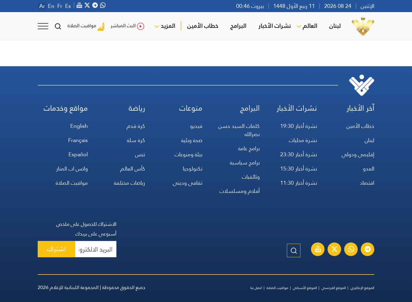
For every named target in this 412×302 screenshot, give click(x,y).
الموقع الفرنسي (334, 287)
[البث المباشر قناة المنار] (318, 250)
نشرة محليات (303, 140)
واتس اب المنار (72, 169)
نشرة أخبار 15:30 (298, 169)
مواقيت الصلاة (82, 25)
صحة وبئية (191, 140)
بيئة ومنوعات (188, 154)
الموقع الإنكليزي (362, 287)
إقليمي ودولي (358, 154)
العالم (310, 25)
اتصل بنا (256, 287)
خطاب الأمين (202, 25)
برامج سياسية (245, 162)
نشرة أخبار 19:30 (298, 126)
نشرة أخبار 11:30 (298, 183)
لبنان (335, 25)
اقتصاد (367, 183)
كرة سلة (136, 140)
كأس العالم (132, 169)
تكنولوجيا (192, 169)
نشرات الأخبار (274, 25)
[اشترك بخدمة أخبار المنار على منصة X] (334, 250)
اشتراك (56, 249)
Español (78, 154)
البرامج (238, 25)
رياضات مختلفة (129, 183)
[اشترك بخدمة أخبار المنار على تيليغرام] (368, 250)
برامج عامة (249, 148)
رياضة (137, 108)
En (51, 6)
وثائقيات (251, 177)
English (79, 126)
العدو (368, 169)
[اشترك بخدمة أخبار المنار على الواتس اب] (351, 250)
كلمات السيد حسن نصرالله (239, 130)
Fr (59, 6)
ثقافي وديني (187, 183)
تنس (140, 154)
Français (78, 140)
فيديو (196, 126)
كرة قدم (136, 126)
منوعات (190, 108)
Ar (42, 6)
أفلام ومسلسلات (240, 191)
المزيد (168, 25)
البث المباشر (123, 25)
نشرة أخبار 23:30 (298, 154)
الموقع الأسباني (305, 287)
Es (68, 6)
